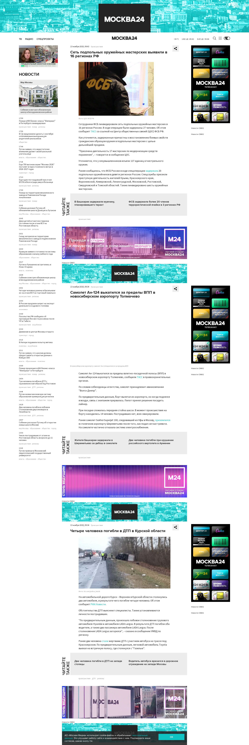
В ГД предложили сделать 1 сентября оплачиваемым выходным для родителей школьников (36, 136)
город (31, 173)
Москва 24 (124, 38)
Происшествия (97, 46)
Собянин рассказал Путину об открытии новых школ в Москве (37, 423)
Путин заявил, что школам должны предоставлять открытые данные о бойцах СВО (35, 355)
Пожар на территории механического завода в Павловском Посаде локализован (36, 195)
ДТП (34, 387)
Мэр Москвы (26, 82)
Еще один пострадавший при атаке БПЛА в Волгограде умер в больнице (36, 181)
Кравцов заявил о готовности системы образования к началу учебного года (37, 252)
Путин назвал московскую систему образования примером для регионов (36, 395)
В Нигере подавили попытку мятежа (36, 342)
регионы (41, 127)
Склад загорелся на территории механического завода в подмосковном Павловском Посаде (37, 238)
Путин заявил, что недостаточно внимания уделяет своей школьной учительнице (35, 151)
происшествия (25, 127)
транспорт (23, 173)
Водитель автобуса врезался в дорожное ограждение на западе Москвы (153, 663)
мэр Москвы (24, 214)
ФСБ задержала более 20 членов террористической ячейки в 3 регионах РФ (154, 203)
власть (21, 157)
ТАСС (93, 131)
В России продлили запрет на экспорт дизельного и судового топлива (36, 304)
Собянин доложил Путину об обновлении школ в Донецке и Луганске (37, 209)
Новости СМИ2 (68, 263)
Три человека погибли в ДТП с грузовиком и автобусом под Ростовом (37, 382)
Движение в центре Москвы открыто (36, 331)
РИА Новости (98, 604)
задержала (152, 171)
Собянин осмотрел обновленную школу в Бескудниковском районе (36, 111)
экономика (23, 309)
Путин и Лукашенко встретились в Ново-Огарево (35, 265)
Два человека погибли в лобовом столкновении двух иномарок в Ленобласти (34, 409)
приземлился (162, 420)
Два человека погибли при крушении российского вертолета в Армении (151, 442)
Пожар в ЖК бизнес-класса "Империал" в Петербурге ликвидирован (37, 122)
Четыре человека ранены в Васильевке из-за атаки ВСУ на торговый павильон (37, 291)
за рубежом (37, 325)
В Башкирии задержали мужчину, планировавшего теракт (94, 203)
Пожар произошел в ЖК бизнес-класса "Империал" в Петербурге (37, 369)
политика (29, 270)
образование (31, 157)
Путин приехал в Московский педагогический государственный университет (35, 453)
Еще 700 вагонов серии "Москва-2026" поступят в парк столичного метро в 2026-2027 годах (36, 167)
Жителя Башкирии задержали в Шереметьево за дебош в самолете (95, 442)
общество (23, 142)
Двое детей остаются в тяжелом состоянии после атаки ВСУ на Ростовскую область (34, 223)
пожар (34, 127)
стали (105, 641)
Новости (29, 74)
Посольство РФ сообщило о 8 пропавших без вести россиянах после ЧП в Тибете (36, 319)
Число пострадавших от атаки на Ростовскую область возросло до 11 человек (36, 438)
